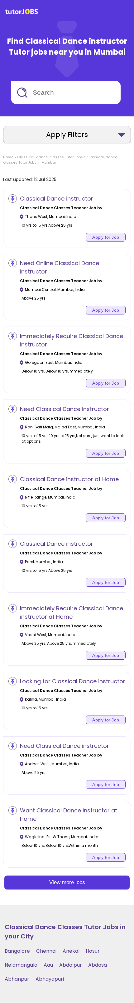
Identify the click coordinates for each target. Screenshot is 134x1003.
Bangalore (17, 951)
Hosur (93, 951)
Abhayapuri (50, 979)
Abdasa (97, 965)
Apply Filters (67, 134)
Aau (48, 965)
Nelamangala (21, 965)
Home (8, 157)
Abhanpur (17, 979)
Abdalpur (70, 965)
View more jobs (67, 882)
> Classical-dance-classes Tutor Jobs (48, 157)
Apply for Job (105, 237)
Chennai (46, 951)
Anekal (71, 951)
